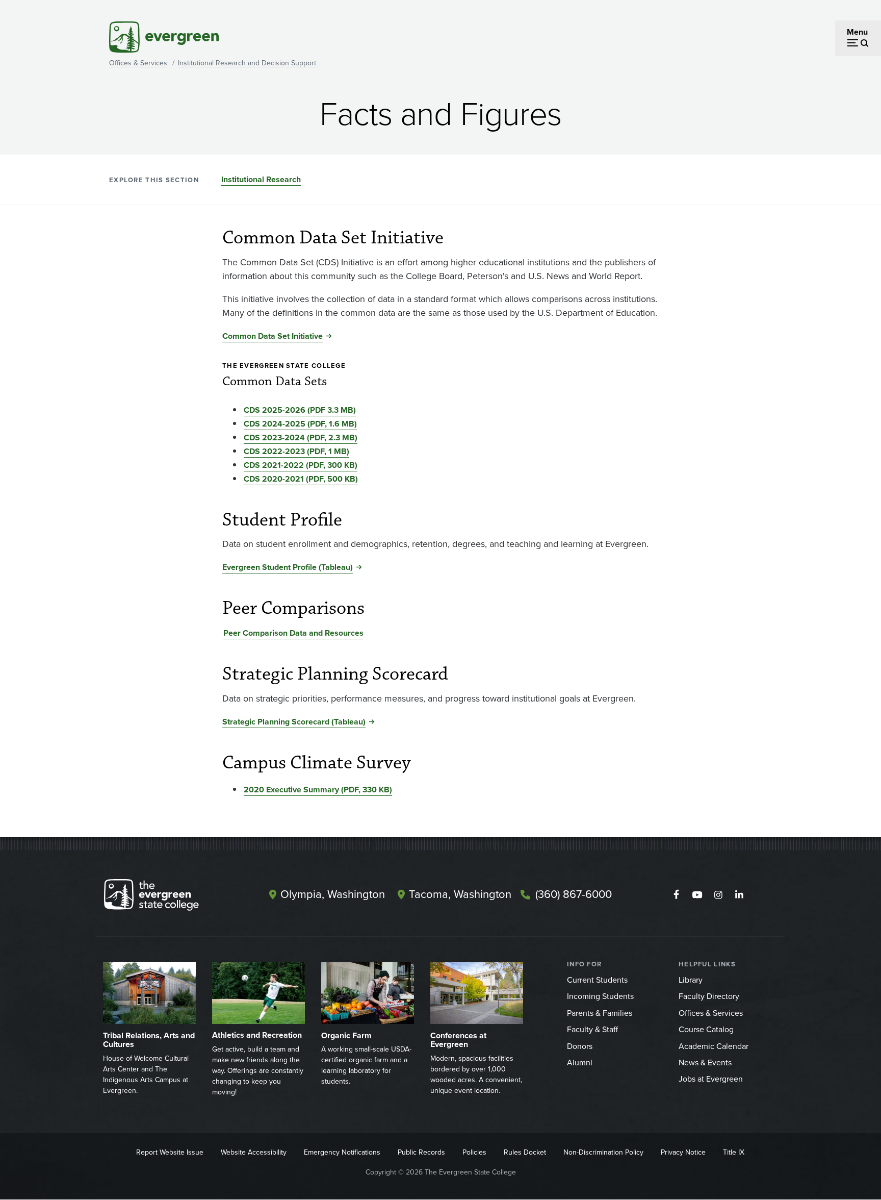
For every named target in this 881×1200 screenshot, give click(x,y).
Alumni (579, 1062)
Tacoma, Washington (460, 894)
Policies (474, 1152)
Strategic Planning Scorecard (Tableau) (294, 722)
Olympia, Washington (332, 894)
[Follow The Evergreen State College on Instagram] (718, 895)
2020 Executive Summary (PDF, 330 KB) (318, 789)
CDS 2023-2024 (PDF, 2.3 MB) (300, 437)
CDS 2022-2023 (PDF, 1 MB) (296, 451)
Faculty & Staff (592, 1029)
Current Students (597, 980)
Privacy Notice (683, 1152)
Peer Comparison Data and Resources (293, 633)
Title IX (733, 1152)
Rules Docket (525, 1152)
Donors (579, 1046)
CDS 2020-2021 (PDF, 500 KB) (301, 479)
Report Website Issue (169, 1152)
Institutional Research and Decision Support (247, 63)
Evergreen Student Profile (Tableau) (287, 567)
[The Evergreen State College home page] (169, 897)
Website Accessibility (254, 1152)
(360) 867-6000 (573, 894)
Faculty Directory (709, 996)
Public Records (421, 1152)
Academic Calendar (713, 1046)
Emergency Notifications (342, 1152)
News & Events (705, 1062)
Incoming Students (600, 996)
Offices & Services (138, 63)
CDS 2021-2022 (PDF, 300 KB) (300, 465)
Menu (857, 32)
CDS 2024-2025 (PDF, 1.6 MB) (300, 424)
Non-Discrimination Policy (603, 1152)
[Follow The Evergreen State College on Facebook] (676, 895)
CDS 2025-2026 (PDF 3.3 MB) (300, 410)
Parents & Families (599, 1013)
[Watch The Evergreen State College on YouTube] (697, 895)
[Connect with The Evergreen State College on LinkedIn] (739, 895)
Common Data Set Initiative (272, 336)
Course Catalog (706, 1029)
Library (691, 980)
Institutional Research (261, 179)
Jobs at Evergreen (711, 1079)
